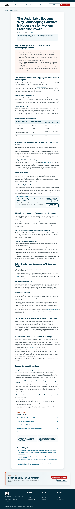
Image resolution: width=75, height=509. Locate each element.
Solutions (17, 4)
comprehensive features (52, 309)
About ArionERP (45, 495)
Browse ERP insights (61, 480)
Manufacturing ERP (31, 499)
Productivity (16, 10)
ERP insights (59, 495)
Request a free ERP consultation (59, 477)
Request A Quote (37, 431)
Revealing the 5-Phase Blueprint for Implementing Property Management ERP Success (37, 450)
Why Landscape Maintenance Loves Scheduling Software (37, 428)
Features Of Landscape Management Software (37, 417)
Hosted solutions (30, 501)
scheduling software (46, 162)
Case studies (44, 499)
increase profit (31, 347)
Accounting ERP (30, 497)
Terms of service (67, 506)
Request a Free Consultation (52, 205)
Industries (22, 4)
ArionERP (6, 10)
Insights (26, 4)
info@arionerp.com (9, 501)
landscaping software (41, 86)
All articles (31, 4)
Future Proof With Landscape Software (37, 421)
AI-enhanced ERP (30, 495)
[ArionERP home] (7, 4)
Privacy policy (60, 506)
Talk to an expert (60, 501)
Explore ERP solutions (54, 4)
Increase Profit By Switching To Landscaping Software (37, 424)
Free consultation (65, 4)
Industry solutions (60, 499)
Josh (19, 32)
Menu (41, 4)
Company (37, 4)
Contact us (44, 501)
